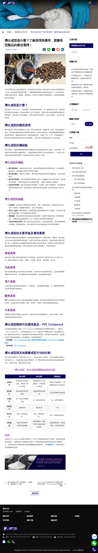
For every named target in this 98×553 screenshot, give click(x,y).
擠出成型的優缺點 (78, 176)
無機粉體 (19, 511)
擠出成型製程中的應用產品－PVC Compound (82, 214)
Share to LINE (48, 49)
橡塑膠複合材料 (8, 511)
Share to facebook (44, 49)
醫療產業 (77, 205)
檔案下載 (30, 520)
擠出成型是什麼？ (78, 168)
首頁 (3, 32)
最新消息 (54, 516)
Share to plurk (58, 49)
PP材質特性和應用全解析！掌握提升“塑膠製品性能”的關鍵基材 (82, 70)
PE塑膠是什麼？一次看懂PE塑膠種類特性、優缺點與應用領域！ (81, 78)
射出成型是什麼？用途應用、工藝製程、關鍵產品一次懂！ (20, 483)
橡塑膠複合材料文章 (21, 32)
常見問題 (6, 520)
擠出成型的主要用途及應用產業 (82, 188)
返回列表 (35, 493)
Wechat (94, 543)
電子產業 (77, 201)
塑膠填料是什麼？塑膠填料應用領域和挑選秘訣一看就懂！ (82, 86)
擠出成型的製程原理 (79, 172)
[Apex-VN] (9, 3)
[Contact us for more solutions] (35, 469)
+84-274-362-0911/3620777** (20, 537)
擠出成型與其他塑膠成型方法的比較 (82, 220)
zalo (94, 537)
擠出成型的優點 (79, 179)
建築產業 (77, 193)
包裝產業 (77, 197)
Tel (94, 549)
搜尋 (90, 124)
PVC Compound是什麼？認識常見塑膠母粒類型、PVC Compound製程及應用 (50, 484)
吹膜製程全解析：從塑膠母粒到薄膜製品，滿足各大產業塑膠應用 (82, 94)
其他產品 (27, 511)
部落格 (9, 32)
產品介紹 (6, 509)
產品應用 (30, 516)
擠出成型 (74, 110)
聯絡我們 (54, 520)
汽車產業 (77, 209)
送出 (81, 154)
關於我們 (6, 516)
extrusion (86, 110)
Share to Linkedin (62, 49)
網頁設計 (81, 550)
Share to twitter (53, 49)
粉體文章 (74, 52)
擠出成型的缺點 (79, 183)
